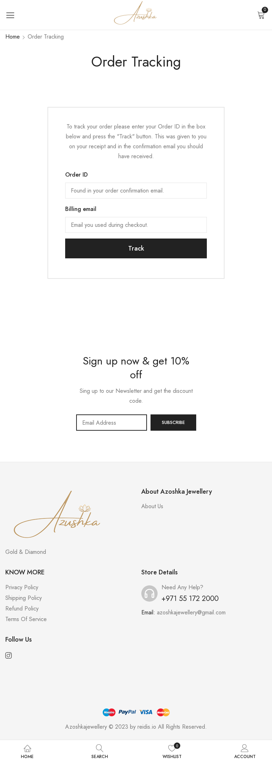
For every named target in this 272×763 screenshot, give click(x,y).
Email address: (111, 422)
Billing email (80, 209)
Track (136, 248)
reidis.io (146, 727)
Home (12, 37)
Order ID (76, 175)
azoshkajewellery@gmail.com (191, 612)
